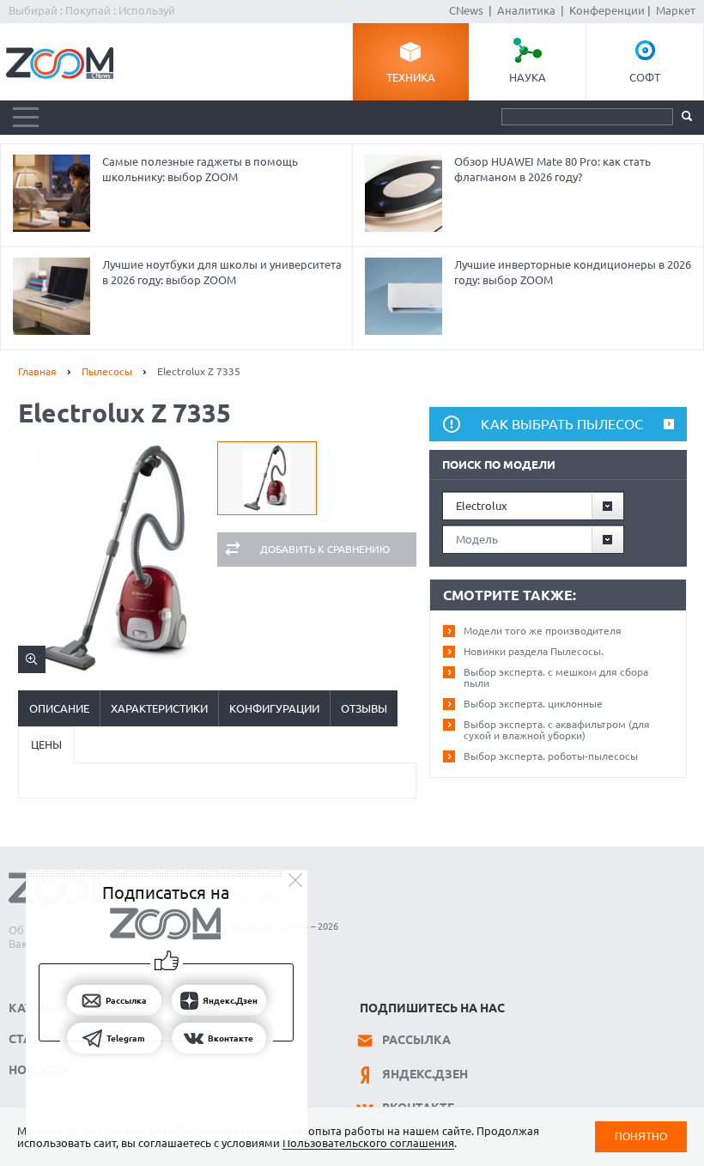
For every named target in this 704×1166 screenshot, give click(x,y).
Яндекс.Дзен (425, 1074)
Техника (410, 77)
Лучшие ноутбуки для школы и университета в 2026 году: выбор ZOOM (222, 272)
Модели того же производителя (543, 630)
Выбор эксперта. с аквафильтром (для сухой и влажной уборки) (557, 730)
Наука (527, 77)
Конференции (607, 10)
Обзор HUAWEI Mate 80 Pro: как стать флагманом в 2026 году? (552, 169)
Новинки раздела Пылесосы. (534, 651)
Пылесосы (107, 371)
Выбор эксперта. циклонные (533, 703)
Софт (644, 77)
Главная (37, 371)
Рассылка (416, 1040)
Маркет (675, 10)
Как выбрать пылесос (562, 424)
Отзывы (364, 708)
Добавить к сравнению (325, 549)
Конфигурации (274, 708)
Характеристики (159, 708)
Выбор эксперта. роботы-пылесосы (551, 756)
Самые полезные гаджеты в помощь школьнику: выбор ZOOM (200, 169)
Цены (46, 744)
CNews (466, 10)
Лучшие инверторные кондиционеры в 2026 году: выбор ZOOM (572, 272)
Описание (59, 708)
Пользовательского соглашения (368, 1143)
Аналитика (526, 10)
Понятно (641, 1136)
